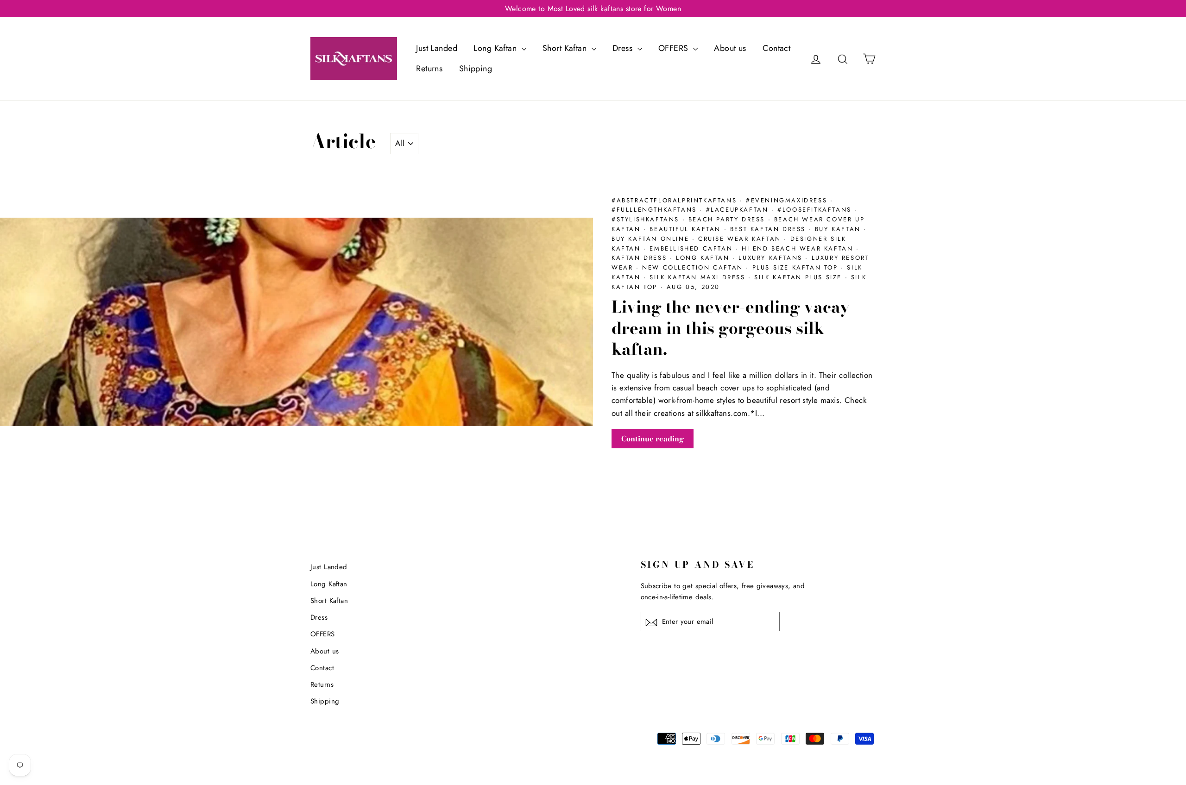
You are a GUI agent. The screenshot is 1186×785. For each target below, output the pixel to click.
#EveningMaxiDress (788, 200)
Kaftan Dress (641, 257)
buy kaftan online (652, 238)
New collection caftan (694, 267)
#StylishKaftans (647, 219)
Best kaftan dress (769, 229)
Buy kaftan (839, 229)
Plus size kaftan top (796, 267)
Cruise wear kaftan (741, 238)
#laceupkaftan (738, 209)
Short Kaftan (566, 48)
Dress (623, 48)
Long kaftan (704, 257)
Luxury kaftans (771, 257)
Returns (429, 69)
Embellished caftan (692, 248)
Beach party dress (728, 219)
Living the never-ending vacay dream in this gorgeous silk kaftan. (731, 328)
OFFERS (674, 48)
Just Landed (436, 48)
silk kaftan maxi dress (699, 277)
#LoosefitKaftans (815, 209)
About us (730, 48)
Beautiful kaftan (687, 229)
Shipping (475, 69)
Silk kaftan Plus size (799, 277)
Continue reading (652, 438)
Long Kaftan (496, 48)
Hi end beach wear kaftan (799, 248)
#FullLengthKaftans (656, 209)
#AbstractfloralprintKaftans (676, 200)
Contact (776, 48)
